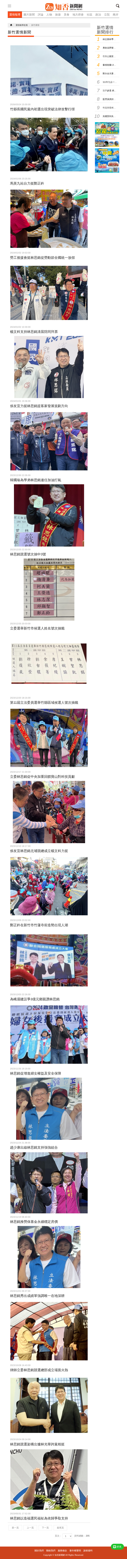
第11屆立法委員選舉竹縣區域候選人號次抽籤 (44, 702)
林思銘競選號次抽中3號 (28, 554)
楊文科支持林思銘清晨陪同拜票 (34, 332)
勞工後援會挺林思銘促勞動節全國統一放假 (42, 258)
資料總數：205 (82, 1535)
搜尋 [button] (119, 6)
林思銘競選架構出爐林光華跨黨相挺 (37, 1444)
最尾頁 (60, 1527)
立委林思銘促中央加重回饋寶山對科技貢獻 (42, 777)
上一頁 (30, 1527)
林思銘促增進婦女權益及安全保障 (35, 1073)
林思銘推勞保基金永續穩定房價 (34, 1222)
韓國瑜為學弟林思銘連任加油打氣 (35, 480)
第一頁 (15, 1527)
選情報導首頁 (22, 25)
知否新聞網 (64, 7)
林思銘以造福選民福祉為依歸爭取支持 (39, 1518)
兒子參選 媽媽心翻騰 (113, 90)
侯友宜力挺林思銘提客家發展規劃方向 (39, 406)
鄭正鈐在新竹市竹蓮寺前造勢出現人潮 (39, 925)
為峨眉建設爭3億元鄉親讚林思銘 (35, 999)
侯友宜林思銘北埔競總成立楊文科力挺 (39, 851)
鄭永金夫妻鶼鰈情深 (112, 73)
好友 (119, 1546)
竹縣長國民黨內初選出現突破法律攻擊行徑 (42, 109)
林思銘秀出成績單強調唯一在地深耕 (37, 1296)
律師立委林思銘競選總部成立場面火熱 (39, 1370)
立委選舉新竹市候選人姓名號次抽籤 (37, 628)
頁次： (58, 1535)
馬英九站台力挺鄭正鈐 (27, 183)
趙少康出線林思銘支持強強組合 (34, 1147)
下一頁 (45, 1527)
